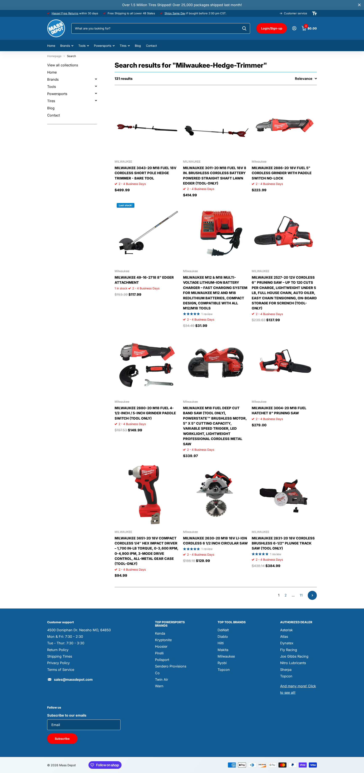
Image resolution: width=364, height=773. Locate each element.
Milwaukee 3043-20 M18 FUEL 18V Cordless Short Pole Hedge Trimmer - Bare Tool (145, 173)
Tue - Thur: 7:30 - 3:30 (65, 643)
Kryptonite (163, 640)
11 (301, 595)
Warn (159, 686)
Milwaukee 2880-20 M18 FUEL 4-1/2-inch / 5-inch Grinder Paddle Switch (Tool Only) (145, 413)
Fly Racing (288, 650)
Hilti (221, 643)
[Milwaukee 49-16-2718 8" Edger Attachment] (147, 233)
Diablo (223, 636)
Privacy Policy (58, 663)
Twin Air (161, 679)
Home (51, 45)
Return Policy (57, 650)
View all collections (62, 65)
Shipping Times (59, 656)
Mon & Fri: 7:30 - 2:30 (65, 636)
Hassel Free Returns (65, 13)
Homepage (54, 56)
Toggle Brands (96, 79)
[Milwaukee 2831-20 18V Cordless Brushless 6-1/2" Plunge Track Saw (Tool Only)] (284, 494)
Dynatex (286, 643)
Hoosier (161, 646)
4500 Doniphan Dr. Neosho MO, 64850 (79, 630)
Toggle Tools (96, 86)
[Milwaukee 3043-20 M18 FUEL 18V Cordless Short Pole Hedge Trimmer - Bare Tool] (147, 123)
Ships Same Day (175, 13)
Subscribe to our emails (66, 715)
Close (359, 5)
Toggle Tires (96, 100)
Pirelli (159, 653)
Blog (138, 45)
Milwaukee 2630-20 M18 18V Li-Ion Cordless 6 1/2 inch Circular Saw (215, 540)
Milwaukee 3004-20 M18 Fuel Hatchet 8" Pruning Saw (279, 410)
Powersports (102, 45)
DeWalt (223, 630)
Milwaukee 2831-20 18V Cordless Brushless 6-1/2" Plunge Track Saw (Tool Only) (283, 543)
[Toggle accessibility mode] (314, 13)
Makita (223, 650)
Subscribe (62, 738)
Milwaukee (226, 656)
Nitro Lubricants (293, 663)
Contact (151, 45)
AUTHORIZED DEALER (296, 622)
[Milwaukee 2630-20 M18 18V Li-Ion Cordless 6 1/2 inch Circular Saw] (215, 494)
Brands (65, 45)
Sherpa (286, 669)
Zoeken (244, 28)
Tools (82, 45)
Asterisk (286, 630)
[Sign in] (294, 28)
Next (312, 595)
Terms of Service (60, 669)
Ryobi (222, 663)
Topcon (224, 669)
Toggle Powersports (96, 93)
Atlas (284, 636)
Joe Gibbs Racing (294, 656)
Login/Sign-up (271, 28)
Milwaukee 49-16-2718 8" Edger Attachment (144, 280)
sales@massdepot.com (73, 679)
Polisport (162, 660)
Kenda (160, 633)
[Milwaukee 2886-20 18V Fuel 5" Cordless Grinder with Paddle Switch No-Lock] (284, 123)
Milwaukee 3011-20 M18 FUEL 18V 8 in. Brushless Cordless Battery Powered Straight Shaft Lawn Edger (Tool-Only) (214, 175)
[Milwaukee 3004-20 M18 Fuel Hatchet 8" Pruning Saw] (284, 364)
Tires (123, 45)
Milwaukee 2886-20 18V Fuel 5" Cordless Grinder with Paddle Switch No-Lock (282, 173)
